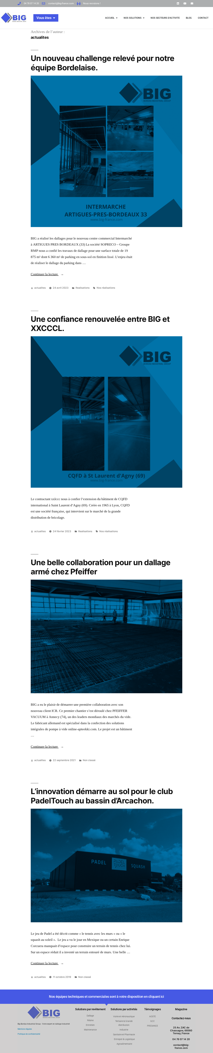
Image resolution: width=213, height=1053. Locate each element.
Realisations (83, 287)
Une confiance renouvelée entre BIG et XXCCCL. (100, 323)
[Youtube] (184, 3)
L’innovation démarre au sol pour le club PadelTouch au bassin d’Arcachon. (102, 796)
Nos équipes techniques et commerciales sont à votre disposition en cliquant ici (106, 997)
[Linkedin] (178, 3)
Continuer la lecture (47, 274)
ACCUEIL (109, 17)
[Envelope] (191, 3)
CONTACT (203, 17)
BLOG (189, 17)
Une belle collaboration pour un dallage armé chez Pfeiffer (100, 567)
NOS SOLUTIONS (132, 17)
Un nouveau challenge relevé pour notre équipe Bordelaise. (102, 63)
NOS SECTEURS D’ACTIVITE (165, 17)
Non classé (89, 760)
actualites (40, 287)
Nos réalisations (106, 287)
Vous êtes (43, 18)
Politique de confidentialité (29, 1034)
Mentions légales (25, 1029)
